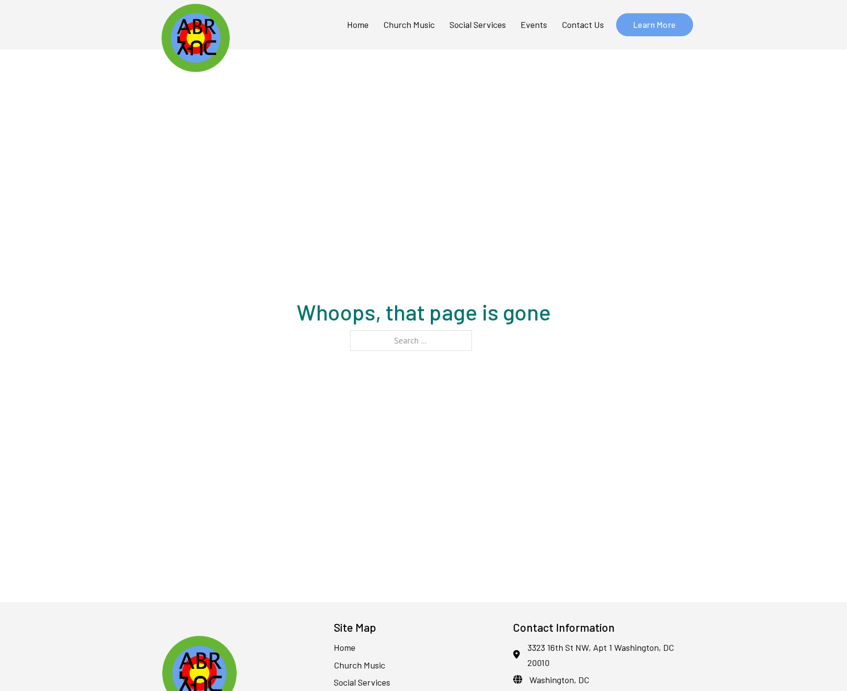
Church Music (409, 24)
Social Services (477, 24)
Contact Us (583, 24)
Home (358, 24)
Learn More (654, 24)
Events (534, 24)
